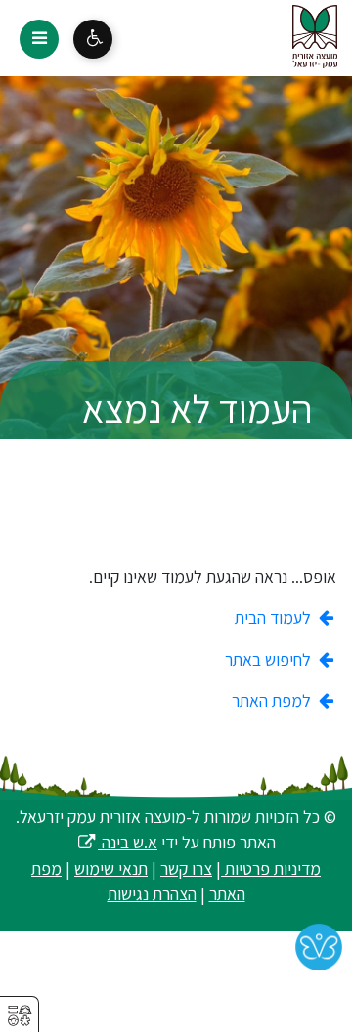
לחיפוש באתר (270, 659)
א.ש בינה (116, 842)
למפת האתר (273, 700)
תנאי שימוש (111, 868)
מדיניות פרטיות (271, 868)
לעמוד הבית (275, 617)
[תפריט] (39, 39)
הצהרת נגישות (152, 894)
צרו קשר (186, 868)
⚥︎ (19, 1016)
